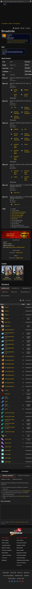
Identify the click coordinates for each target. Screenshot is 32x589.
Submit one (19, 252)
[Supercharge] (2, 450)
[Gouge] (2, 390)
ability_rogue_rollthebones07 (16, 247)
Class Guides (5, 540)
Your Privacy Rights (8, 575)
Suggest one (19, 258)
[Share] (30, 1)
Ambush (7, 307)
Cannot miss (15, 218)
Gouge (6, 390)
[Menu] (1, 1)
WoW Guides (5, 537)
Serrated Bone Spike (9, 412)
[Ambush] (2, 307)
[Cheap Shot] (2, 326)
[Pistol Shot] (2, 393)
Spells (10, 23)
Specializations (28, 393)
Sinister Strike (8, 439)
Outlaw (28, 394)
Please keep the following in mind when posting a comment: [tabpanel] (15, 503)
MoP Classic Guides (22, 537)
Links (28, 28)
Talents (28, 389)
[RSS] (22, 581)
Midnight (4, 560)
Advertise (26, 572)
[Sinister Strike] (2, 439)
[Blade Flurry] (2, 322)
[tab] (5, 288)
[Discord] (9, 581)
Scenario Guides (21, 557)
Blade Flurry (17, 192)
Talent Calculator (6, 555)
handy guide (26, 491)
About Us (20, 572)
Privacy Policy (11, 578)
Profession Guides (7, 550)
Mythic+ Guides (6, 547)
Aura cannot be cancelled (18, 213)
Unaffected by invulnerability (19, 212)
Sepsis (6, 397)
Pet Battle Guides (21, 555)
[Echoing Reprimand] (2, 329)
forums (21, 496)
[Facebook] (17, 581)
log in (14, 522)
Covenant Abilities (28, 333)
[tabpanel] (16, 383)
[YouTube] (20, 581)
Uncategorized (16, 23)
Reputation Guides (22, 552)
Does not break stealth (17, 215)
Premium (26, 575)
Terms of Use (20, 578)
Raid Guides (5, 552)
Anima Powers (28, 412)
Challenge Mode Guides (23, 560)
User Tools (13, 572)
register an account (20, 522)
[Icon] (4, 36)
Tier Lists (4, 557)
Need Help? (6, 572)
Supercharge (8, 450)
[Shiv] (2, 435)
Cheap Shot (7, 326)
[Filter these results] (23, 300)
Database (5, 23)
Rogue (28, 319)
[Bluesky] (15, 581)
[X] (12, 581)
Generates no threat (17, 217)
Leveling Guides (6, 545)
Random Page (18, 575)
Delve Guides (5, 542)
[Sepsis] (2, 397)
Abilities (28, 317)
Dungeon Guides (21, 545)
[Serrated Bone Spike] (2, 412)
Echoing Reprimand (9, 329)
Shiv (6, 435)
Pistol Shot (7, 394)
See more (13, 98)
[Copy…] (21, 300)
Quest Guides (20, 550)
